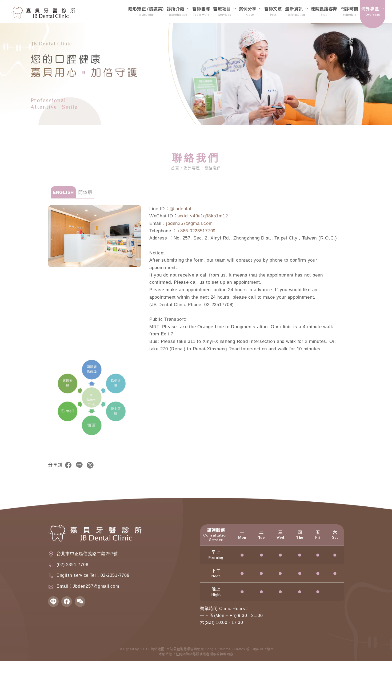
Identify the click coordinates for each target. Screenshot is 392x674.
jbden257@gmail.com (189, 223)
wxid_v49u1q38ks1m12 (203, 215)
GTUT (144, 649)
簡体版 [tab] (85, 192)
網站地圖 (157, 649)
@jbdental (180, 208)
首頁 (176, 168)
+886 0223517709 (196, 230)
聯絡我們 (212, 168)
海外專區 (192, 168)
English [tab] (63, 192)
